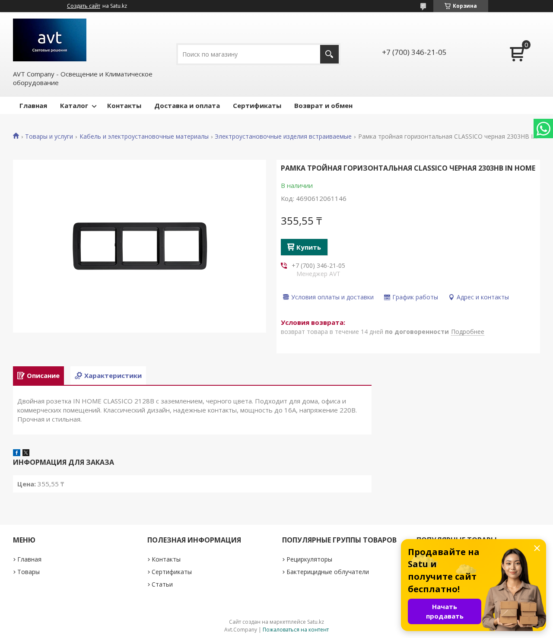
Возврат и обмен (323, 105)
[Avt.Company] (49, 40)
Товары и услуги (49, 136)
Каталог (74, 105)
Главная (33, 105)
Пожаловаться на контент (296, 629)
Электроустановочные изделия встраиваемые (283, 136)
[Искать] (329, 54)
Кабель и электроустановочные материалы (144, 136)
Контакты (124, 105)
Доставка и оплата (187, 105)
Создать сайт (83, 6)
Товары (28, 572)
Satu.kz (315, 621)
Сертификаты (257, 105)
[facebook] (16, 453)
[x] (25, 453)
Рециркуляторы (309, 559)
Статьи (162, 584)
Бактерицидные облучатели (327, 572)
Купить (308, 247)
